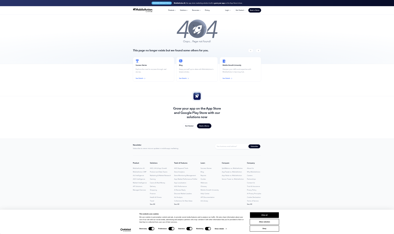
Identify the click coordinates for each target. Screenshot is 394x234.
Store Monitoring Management (185, 175)
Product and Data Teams (158, 172)
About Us (250, 168)
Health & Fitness (156, 197)
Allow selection (264, 222)
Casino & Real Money (157, 183)
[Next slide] (258, 50)
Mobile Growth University (210, 190)
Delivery (153, 186)
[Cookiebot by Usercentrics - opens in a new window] (126, 230)
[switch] (171, 228)
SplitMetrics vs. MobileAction (232, 168)
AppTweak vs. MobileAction (232, 172)
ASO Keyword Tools (181, 168)
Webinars (204, 183)
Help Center (205, 194)
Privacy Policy (251, 190)
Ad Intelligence (138, 175)
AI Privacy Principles (254, 194)
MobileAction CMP (139, 172)
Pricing (207, 10)
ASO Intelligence (139, 179)
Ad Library (204, 201)
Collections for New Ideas (183, 201)
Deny (264, 228)
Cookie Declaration (254, 197)
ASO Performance (180, 186)
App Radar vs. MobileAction (232, 175)
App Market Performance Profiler (185, 179)
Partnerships (251, 179)
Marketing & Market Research (160, 175)
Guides (203, 179)
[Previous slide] (250, 50)
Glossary (204, 186)
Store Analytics (179, 172)
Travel (152, 201)
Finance (153, 194)
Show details (219, 229)
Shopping (153, 190)
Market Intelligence (140, 183)
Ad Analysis (178, 197)
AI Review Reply (180, 190)
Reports (203, 175)
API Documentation (208, 197)
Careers (250, 175)
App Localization (180, 183)
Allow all (264, 215)
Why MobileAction (253, 172)
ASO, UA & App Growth (158, 168)
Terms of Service (253, 201)
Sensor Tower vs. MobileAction (233, 179)
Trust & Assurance (253, 186)
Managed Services (139, 190)
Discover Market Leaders (183, 194)
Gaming (153, 179)
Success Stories (206, 168)
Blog (202, 172)
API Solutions (137, 186)
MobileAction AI (139, 168)
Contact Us (251, 183)
